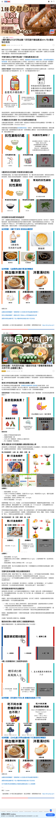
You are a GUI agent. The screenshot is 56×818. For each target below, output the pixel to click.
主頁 (4, 37)
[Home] (7, 1)
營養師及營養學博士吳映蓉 (29, 385)
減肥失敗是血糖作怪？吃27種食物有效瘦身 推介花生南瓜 (18, 318)
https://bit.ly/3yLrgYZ (48, 325)
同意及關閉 (50, 814)
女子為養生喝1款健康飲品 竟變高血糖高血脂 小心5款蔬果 (18, 784)
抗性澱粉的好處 (22, 128)
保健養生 (11, 37)
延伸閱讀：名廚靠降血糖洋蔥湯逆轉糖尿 (17, 269)
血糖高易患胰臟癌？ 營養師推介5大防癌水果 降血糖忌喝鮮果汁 (20, 312)
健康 (7, 37)
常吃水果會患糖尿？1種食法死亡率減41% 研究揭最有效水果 (19, 315)
